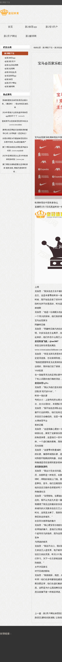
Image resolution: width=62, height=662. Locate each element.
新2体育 (9, 79)
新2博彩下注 (48, 48)
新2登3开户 (52, 27)
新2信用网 (10, 69)
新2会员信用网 (12, 65)
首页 (10, 27)
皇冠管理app (11, 76)
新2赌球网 (31, 36)
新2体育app (31, 27)
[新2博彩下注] (9, 16)
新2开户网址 (10, 36)
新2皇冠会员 (11, 72)
